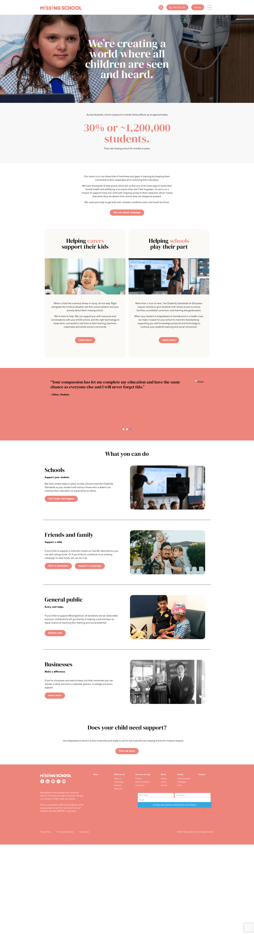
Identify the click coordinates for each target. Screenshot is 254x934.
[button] (123, 429)
